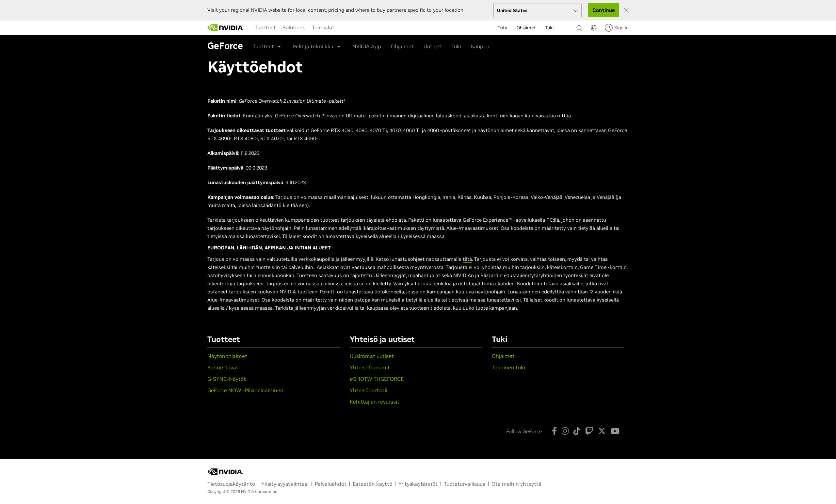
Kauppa (480, 46)
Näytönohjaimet (227, 356)
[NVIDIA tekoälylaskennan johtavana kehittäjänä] (225, 28)
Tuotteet (265, 27)
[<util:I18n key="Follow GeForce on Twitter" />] (602, 431)
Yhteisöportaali (368, 390)
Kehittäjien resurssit (374, 401)
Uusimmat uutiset (372, 356)
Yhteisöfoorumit (370, 367)
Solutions (293, 27)
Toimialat (323, 27)
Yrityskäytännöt (418, 484)
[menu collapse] (343, 27)
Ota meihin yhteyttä (516, 484)
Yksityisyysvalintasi (285, 484)
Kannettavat (222, 367)
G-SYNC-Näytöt (226, 379)
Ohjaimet (402, 46)
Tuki (456, 46)
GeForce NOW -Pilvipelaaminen (245, 390)
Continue (603, 10)
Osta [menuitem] (502, 28)
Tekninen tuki (508, 367)
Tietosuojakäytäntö (231, 484)
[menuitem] (265, 27)
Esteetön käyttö (372, 484)
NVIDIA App (366, 46)
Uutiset (433, 46)
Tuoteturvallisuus (464, 484)
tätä (467, 259)
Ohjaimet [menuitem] (526, 28)
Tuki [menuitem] (549, 28)
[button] (594, 29)
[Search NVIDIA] (580, 26)
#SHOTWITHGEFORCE (377, 379)
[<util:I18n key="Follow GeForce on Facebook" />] (554, 431)
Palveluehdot (330, 484)
